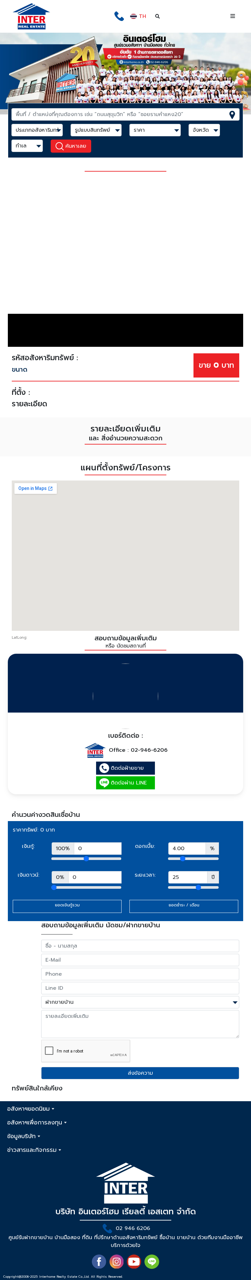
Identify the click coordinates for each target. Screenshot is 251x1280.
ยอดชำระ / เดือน (184, 905)
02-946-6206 (149, 750)
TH (141, 16)
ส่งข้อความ (140, 1073)
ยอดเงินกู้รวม (67, 905)
